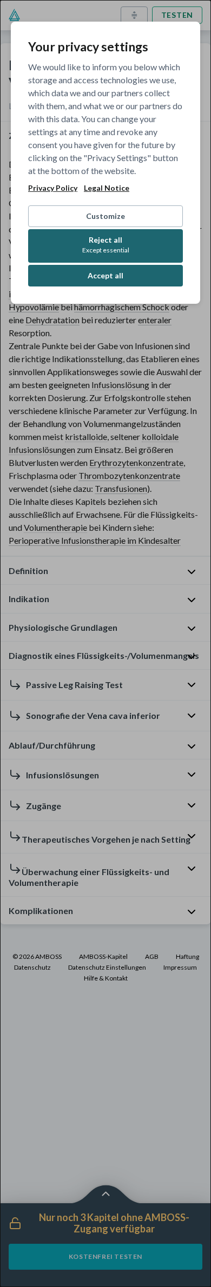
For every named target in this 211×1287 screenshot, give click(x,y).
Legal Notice (106, 188)
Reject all (105, 244)
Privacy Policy (52, 188)
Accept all (105, 275)
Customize (105, 216)
